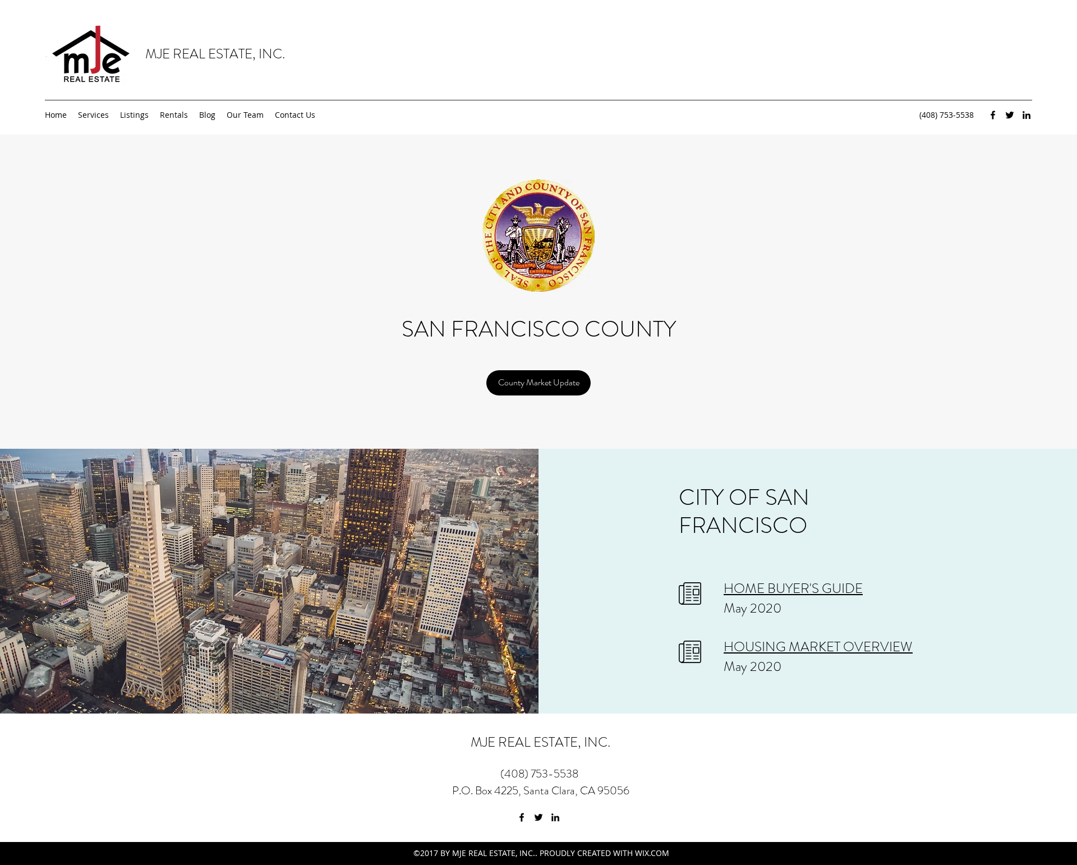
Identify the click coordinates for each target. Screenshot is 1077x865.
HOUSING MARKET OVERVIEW (818, 646)
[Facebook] (992, 115)
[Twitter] (1009, 115)
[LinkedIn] (1026, 115)
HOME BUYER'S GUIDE (793, 588)
